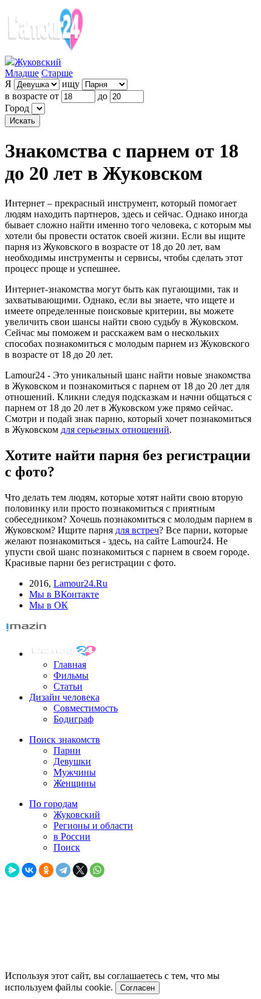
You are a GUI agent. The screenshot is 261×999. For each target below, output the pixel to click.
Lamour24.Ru (80, 583)
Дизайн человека (64, 697)
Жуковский (76, 814)
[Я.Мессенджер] (12, 870)
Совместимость (85, 708)
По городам (53, 804)
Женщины (74, 783)
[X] (80, 870)
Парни (67, 750)
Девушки (72, 761)
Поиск (66, 847)
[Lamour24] (65, 653)
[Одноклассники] (46, 870)
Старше (57, 73)
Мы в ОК (48, 605)
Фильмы (71, 675)
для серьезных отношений (115, 429)
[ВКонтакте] (29, 870)
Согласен (137, 987)
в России (71, 836)
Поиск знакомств (64, 739)
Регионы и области (93, 825)
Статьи (68, 686)
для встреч (137, 530)
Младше (22, 73)
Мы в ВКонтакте (64, 594)
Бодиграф (73, 719)
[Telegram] (63, 870)
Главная (69, 664)
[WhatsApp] (97, 870)
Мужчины (74, 772)
